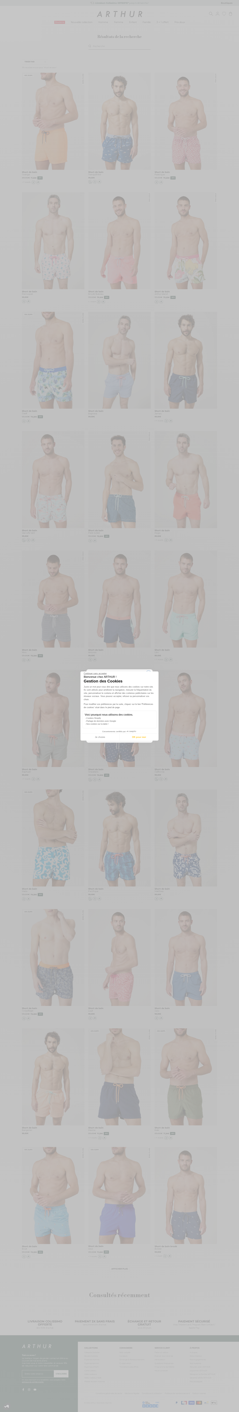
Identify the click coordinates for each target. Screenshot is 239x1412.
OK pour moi (139, 737)
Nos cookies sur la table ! (97, 724)
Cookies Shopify (93, 718)
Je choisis (100, 737)
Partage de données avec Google (101, 721)
